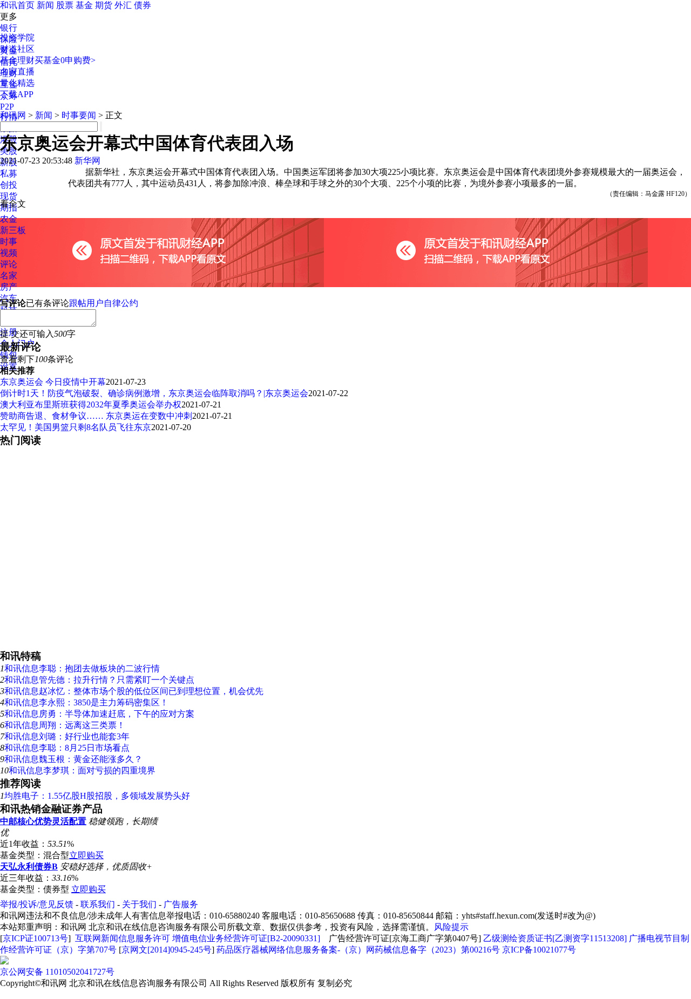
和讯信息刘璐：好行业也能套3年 (67, 736)
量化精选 (17, 82)
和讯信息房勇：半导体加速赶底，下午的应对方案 (99, 713)
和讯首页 (17, 5)
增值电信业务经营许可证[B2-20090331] (246, 938)
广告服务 (181, 904)
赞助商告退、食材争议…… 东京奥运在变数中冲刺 (96, 415)
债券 (142, 5)
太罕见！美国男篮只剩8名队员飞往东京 (75, 427)
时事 (8, 241)
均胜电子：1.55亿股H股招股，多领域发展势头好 (97, 795)
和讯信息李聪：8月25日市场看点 (67, 747)
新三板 (13, 230)
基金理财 (17, 60)
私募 (8, 173)
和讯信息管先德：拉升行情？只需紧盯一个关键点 (99, 679)
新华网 (87, 160)
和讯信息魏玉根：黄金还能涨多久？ (73, 759)
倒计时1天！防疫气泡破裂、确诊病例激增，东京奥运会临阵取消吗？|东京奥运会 (154, 393)
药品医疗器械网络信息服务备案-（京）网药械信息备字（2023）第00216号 (358, 949)
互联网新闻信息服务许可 (122, 938)
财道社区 (17, 48)
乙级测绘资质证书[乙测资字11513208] (555, 938)
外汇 (123, 5)
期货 (103, 5)
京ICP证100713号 (35, 938)
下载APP (16, 94)
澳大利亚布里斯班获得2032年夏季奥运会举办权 (90, 404)
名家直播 (17, 71)
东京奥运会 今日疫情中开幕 (53, 381)
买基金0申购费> (65, 60)
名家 (8, 275)
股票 (64, 5)
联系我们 (97, 904)
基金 (84, 5)
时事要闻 (79, 115)
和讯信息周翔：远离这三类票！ (64, 725)
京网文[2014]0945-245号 (166, 949)
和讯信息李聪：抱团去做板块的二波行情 (82, 668)
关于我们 (139, 904)
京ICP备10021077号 (539, 949)
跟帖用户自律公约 (103, 303)
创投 (8, 184)
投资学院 (17, 37)
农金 (8, 218)
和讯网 (13, 115)
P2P (7, 106)
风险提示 (451, 927)
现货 (8, 196)
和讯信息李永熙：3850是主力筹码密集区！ (86, 702)
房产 (8, 286)
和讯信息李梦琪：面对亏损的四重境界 (82, 770)
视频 (8, 252)
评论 (8, 264)
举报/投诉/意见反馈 (36, 904)
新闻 (45, 5)
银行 (8, 27)
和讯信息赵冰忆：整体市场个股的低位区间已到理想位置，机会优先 (133, 691)
